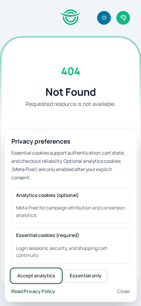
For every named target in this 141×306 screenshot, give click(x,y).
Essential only (85, 275)
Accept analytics (36, 275)
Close (123, 291)
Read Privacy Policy (33, 291)
